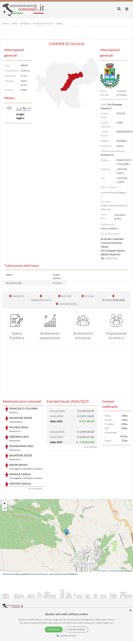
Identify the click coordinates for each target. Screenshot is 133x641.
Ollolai (59, 23)
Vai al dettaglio (35, 488)
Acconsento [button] (54, 629)
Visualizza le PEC (119, 216)
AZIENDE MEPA (67, 303)
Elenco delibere (109, 228)
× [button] (130, 610)
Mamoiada (111, 432)
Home (6, 23)
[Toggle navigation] (119, 8)
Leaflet (104, 570)
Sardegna (25, 23)
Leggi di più (108, 623)
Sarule (108, 419)
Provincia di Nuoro (43, 23)
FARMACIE (18, 296)
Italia (14, 23)
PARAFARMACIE (41, 299)
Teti (107, 428)
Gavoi (108, 440)
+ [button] (4, 503)
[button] (67, 635)
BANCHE (66, 296)
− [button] (4, 508)
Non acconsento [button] (76, 629)
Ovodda (109, 423)
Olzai (107, 415)
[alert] (66, 624)
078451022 (111, 258)
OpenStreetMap (116, 570)
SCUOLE (89, 296)
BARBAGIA (107, 154)
